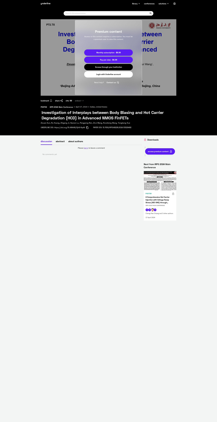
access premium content (158, 151)
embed (78, 101)
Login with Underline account (108, 74)
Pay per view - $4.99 (108, 60)
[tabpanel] (91, 151)
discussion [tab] (46, 141)
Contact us (111, 82)
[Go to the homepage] (45, 3)
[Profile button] (174, 3)
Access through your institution (108, 67)
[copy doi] (88, 127)
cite (67, 101)
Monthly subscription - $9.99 (108, 52)
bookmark (45, 101)
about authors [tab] (75, 141)
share (57, 101)
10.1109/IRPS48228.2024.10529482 (117, 127)
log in (86, 148)
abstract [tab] (60, 141)
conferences (149, 3)
